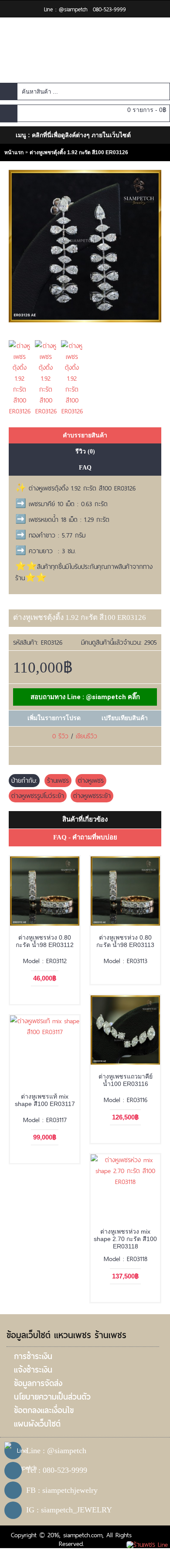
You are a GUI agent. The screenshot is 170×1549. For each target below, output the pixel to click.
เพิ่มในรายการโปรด (54, 717)
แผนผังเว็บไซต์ (37, 1424)
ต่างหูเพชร (91, 780)
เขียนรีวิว (86, 736)
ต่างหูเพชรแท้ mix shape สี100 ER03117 (45, 1100)
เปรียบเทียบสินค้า (125, 717)
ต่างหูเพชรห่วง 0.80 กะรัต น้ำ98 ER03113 (125, 941)
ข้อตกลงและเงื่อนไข (44, 1410)
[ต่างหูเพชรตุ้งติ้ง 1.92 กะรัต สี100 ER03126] (22, 376)
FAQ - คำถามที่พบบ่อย (85, 837)
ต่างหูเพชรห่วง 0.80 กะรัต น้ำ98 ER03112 (45, 941)
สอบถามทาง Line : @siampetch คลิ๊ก (85, 697)
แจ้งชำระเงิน (33, 1370)
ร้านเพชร (58, 780)
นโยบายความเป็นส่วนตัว (52, 1397)
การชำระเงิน (33, 1356)
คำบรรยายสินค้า (85, 435)
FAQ (85, 467)
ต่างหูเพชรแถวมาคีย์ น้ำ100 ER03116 (126, 1080)
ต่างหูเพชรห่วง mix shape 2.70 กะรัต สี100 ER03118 (125, 1239)
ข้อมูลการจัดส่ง (38, 1383)
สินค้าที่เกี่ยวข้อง (85, 819)
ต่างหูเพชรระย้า (92, 795)
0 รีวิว (60, 736)
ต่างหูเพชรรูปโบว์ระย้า (37, 795)
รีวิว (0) (85, 451)
